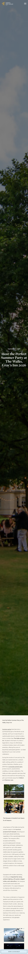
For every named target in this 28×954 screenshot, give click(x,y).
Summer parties (6, 729)
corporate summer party (15, 766)
